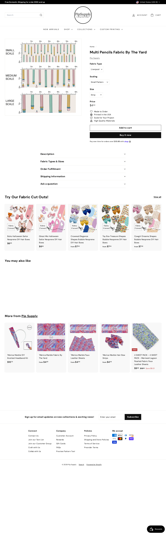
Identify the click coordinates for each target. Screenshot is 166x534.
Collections (85, 29)
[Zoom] (43, 77)
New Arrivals (51, 29)
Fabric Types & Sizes (52, 161)
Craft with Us (34, 447)
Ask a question (49, 183)
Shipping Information (52, 176)
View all (157, 197)
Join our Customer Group (39, 443)
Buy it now (125, 135)
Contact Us (33, 436)
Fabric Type (96, 63)
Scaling (93, 76)
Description (47, 154)
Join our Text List (36, 439)
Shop (67, 29)
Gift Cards (61, 443)
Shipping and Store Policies (96, 439)
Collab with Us (34, 451)
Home (92, 47)
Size (92, 89)
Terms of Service (91, 443)
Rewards (60, 439)
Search (81, 465)
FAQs (58, 447)
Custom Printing (110, 29)
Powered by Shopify (94, 465)
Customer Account (65, 436)
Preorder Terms (91, 447)
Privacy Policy (90, 436)
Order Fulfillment (50, 168)
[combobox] (24, 15)
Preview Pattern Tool (65, 451)
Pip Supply (95, 58)
